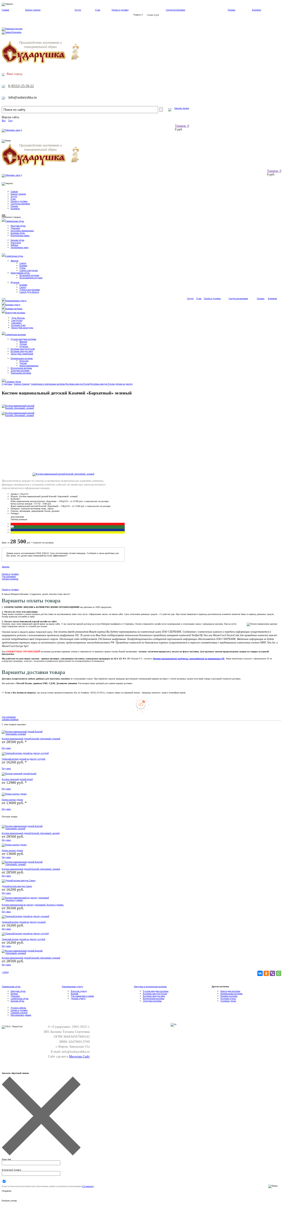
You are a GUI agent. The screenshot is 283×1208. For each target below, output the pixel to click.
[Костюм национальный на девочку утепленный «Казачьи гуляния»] (28, 900)
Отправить (6, 1191)
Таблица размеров (19, 519)
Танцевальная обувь (14, 221)
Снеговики (16, 322)
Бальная (74, 993)
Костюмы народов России (23, 349)
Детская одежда (78, 998)
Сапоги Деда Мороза (29, 292)
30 (12, 517)
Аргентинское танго (20, 247)
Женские (23, 341)
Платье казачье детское (12, 799)
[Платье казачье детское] (14, 794)
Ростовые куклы (228, 998)
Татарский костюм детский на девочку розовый (24, 922)
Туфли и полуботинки (29, 289)
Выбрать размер (9, 1200)
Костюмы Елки (18, 325)
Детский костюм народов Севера (17, 886)
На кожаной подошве (29, 275)
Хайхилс (14, 245)
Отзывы (231, 10)
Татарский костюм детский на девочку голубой (23, 759)
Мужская (15, 282)
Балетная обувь (18, 233)
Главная (5, 10)
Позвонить (16, 32)
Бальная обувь (17, 240)
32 (14, 517)
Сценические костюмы (15, 334)
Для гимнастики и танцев (82, 996)
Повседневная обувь (20, 273)
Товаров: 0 (182, 125)
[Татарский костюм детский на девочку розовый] (25, 916)
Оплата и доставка (120, 10)
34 (16, 517)
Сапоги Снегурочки (28, 270)
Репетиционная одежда (15, 300)
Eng (10, 120)
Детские (23, 344)
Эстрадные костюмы (20, 370)
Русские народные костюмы (23, 339)
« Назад (5, 972)
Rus (4, 120)
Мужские (23, 346)
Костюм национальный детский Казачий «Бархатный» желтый (30, 833)
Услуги (78, 10)
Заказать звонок (181, 108)
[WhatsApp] (278, 973)
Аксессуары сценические (22, 353)
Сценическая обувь (14, 256)
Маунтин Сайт (79, 1056)
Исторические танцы (20, 235)
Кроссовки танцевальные (22, 230)
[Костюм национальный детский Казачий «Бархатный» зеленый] (63, 474)
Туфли (22, 268)
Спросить (18, 28)
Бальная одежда (12, 304)
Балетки (14, 993)
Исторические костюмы (21, 368)
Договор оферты (18, 1007)
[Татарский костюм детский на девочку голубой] (25, 753)
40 (23, 517)
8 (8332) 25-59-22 (21, 86)
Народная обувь (18, 225)
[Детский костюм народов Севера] (18, 880)
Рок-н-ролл (16, 242)
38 (20, 517)
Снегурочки (16, 320)
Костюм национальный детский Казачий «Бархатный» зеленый (31, 869)
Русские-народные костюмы (155, 991)
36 (18, 517)
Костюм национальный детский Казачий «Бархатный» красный (31, 738)
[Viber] (272, 973)
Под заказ (6, 748)
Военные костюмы (13, 308)
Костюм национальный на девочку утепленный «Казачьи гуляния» (33, 905)
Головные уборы (13, 381)
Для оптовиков (9, 576)
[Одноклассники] (266, 973)
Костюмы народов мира (22, 351)
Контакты (256, 10)
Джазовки (15, 228)
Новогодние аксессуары (22, 327)
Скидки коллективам (175, 10)
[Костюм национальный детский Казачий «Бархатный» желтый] (28, 828)
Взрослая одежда (79, 991)
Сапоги (22, 263)
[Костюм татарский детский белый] (19, 773)
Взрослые (24, 361)
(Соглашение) (88, 1186)
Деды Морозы (18, 318)
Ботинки (23, 265)
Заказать (6, 566)
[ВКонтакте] (260, 973)
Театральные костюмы (21, 373)
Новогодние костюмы (15, 312)
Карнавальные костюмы (22, 358)
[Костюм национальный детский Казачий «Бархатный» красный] (28, 734)
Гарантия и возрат (19, 1012)
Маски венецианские (28, 365)
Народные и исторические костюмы (150, 986)
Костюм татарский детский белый (17, 779)
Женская (14, 260)
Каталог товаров (32, 10)
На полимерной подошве (30, 277)
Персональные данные (21, 1015)
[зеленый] (13, 526)
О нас (97, 10)
